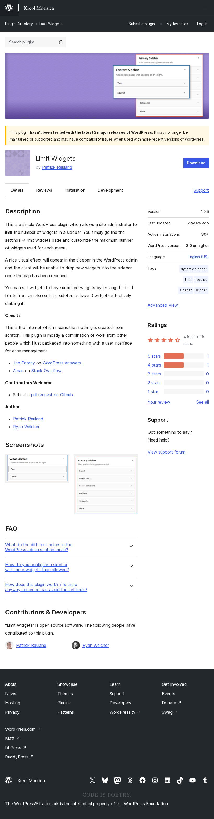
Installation (74, 190)
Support (201, 190)
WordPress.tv (125, 712)
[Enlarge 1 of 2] (62, 461)
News (10, 693)
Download (196, 163)
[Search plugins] (60, 42)
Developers (120, 702)
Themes (65, 693)
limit (188, 279)
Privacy (12, 712)
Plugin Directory (19, 23)
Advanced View (163, 305)
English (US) (198, 256)
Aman (18, 370)
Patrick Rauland (57, 167)
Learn (115, 684)
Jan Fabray (24, 362)
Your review (159, 402)
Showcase (67, 684)
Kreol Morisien (31, 780)
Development (110, 190)
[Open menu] (205, 8)
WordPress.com (23, 729)
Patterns (65, 712)
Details (17, 190)
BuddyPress (19, 756)
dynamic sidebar (194, 269)
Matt (12, 738)
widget (201, 290)
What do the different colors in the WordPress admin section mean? (38, 547)
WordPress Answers (62, 362)
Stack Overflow (46, 370)
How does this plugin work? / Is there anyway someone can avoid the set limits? (46, 587)
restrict (201, 279)
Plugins (64, 702)
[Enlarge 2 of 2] (130, 461)
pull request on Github (52, 394)
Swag (170, 712)
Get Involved (174, 684)
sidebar (186, 290)
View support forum (166, 452)
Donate (171, 702)
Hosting (12, 702)
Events (168, 693)
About (11, 684)
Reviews (44, 190)
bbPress (15, 747)
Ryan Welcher (26, 426)
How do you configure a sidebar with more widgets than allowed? (37, 567)
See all (202, 402)
